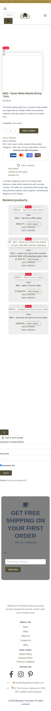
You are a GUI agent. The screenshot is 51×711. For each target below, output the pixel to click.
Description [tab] (13, 168)
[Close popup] (4, 432)
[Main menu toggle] (45, 15)
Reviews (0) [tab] (13, 175)
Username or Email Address (12, 442)
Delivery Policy (26, 658)
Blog (25, 645)
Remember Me (8, 465)
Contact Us (25, 640)
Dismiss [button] (45, 1)
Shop (25, 631)
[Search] (8, 21)
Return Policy (25, 654)
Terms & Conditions (25, 662)
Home (25, 627)
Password (4, 454)
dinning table (27, 147)
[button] (9, 138)
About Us (25, 636)
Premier (43, 147)
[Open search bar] (5, 9)
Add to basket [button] (32, 224)
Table (14, 147)
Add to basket (28, 131)
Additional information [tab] (18, 172)
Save (6, 48)
